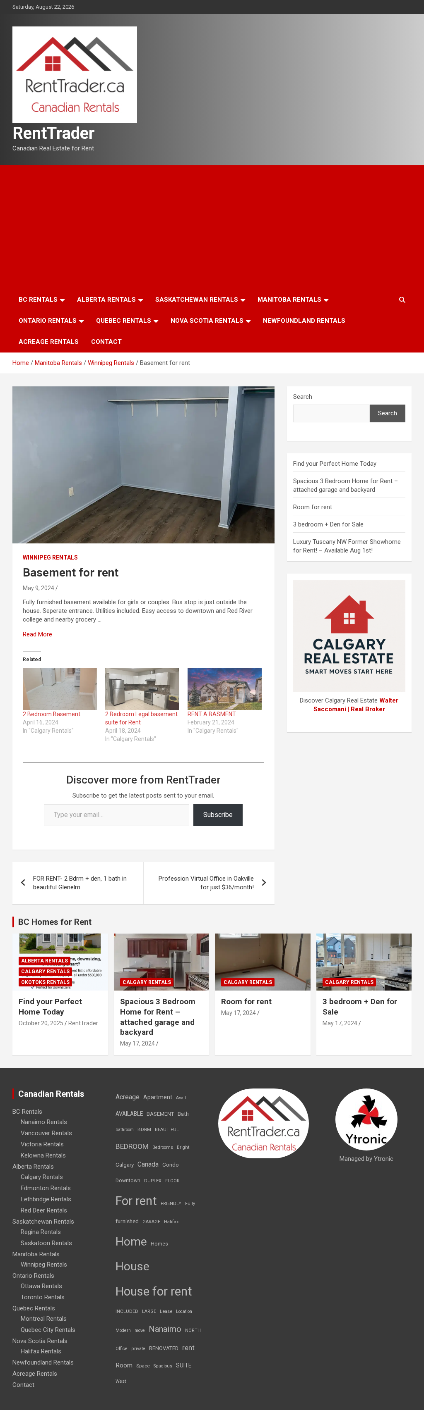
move (140, 1330)
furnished (127, 1221)
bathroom (125, 1129)
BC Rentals (38, 299)
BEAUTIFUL (167, 1129)
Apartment (157, 1097)
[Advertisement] (212, 227)
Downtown (128, 1181)
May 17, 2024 (137, 1043)
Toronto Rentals (43, 1297)
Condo (170, 1164)
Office (122, 1348)
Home (131, 1241)
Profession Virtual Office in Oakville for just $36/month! (206, 883)
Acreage (128, 1097)
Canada (148, 1164)
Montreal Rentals (44, 1318)
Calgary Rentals (45, 971)
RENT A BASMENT (212, 714)
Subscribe (218, 815)
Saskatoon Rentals (46, 1243)
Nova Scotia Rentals (207, 320)
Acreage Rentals (49, 341)
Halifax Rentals (41, 1351)
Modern (123, 1330)
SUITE (184, 1365)
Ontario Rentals (48, 320)
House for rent (154, 1291)
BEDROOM (132, 1146)
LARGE (149, 1311)
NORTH (193, 1330)
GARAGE (151, 1221)
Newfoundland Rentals (304, 320)
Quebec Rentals (123, 320)
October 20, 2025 (41, 1023)
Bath (183, 1114)
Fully (190, 1203)
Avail (181, 1097)
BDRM (144, 1129)
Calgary (125, 1164)
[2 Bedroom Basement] (60, 689)
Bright (183, 1147)
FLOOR (172, 1181)
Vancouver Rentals (46, 1133)
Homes (159, 1244)
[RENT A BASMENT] (225, 689)
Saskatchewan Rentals (196, 299)
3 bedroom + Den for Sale (328, 524)
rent (188, 1347)
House (132, 1266)
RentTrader (53, 133)
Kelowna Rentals (43, 1155)
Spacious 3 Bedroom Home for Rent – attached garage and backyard (157, 1017)
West (121, 1381)
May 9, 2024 (38, 588)
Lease (166, 1311)
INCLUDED (127, 1311)
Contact (106, 341)
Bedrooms (162, 1147)
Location (184, 1311)
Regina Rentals (41, 1232)
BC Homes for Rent (55, 922)
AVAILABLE (129, 1113)
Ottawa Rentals (41, 1286)
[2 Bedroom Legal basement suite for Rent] (142, 689)
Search (302, 396)
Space (143, 1366)
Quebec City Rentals (48, 1330)
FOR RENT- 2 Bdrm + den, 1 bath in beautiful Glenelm (80, 883)
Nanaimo (165, 1329)
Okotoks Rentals (45, 982)
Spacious (163, 1366)
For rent (136, 1201)
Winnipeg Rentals (50, 557)
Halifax (171, 1221)
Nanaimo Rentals (44, 1122)
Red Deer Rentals (44, 1210)
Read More (37, 634)
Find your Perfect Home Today (334, 463)
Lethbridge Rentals (46, 1199)
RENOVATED (163, 1348)
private (138, 1348)
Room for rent (312, 507)
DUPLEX (152, 1181)
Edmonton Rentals (46, 1188)
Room (124, 1365)
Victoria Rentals (42, 1144)
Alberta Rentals (106, 299)
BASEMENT (160, 1114)
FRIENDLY (171, 1203)
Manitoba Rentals (289, 299)
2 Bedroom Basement (51, 714)
